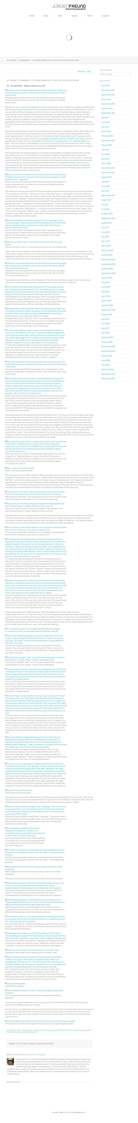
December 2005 (108, 374)
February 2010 (107, 250)
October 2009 (107, 269)
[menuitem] (33, 16)
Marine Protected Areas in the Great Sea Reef (66, 141)
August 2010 (106, 223)
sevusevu (78, 107)
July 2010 (105, 227)
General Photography (50, 1030)
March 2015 (106, 99)
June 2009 (105, 287)
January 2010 (106, 255)
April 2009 (105, 296)
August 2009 (106, 278)
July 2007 (105, 319)
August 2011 (106, 200)
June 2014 (105, 122)
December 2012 (108, 168)
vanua (19, 432)
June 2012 (105, 186)
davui (53, 430)
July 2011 (104, 205)
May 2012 (105, 191)
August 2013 (106, 145)
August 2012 (106, 177)
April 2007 (105, 333)
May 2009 (105, 292)
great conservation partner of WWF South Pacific (64, 139)
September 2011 (108, 195)
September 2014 (108, 113)
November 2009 (108, 264)
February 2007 (107, 337)
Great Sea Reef (62, 1030)
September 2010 (108, 218)
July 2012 (105, 182)
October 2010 (107, 214)
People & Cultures (72, 1030)
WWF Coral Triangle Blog (19, 1032)
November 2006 (108, 351)
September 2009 (108, 273)
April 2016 (105, 86)
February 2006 (107, 369)
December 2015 (108, 90)
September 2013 (108, 141)
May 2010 (105, 237)
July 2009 (105, 282)
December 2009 (108, 259)
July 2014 (105, 118)
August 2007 (106, 314)
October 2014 (107, 108)
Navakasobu (33, 143)
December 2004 (108, 379)
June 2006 (105, 360)
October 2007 (107, 305)
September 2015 (108, 95)
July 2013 (105, 150)
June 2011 (105, 209)
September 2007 (108, 310)
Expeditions (37, 1030)
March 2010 (106, 246)
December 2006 (108, 347)
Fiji (42, 1030)
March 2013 (106, 163)
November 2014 (108, 104)
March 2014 (106, 131)
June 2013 (105, 154)
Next (89, 71)
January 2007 (107, 342)
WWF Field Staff (32, 1032)
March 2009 (106, 301)
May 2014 (105, 127)
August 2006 (106, 356)
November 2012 (108, 173)
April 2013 (105, 159)
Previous (81, 71)
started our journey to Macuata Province (25, 107)
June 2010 (105, 232)
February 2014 (107, 136)
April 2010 (105, 241)
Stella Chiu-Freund (14, 1030)
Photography (82, 1030)
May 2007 (105, 328)
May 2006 (105, 365)
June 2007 (105, 324)
